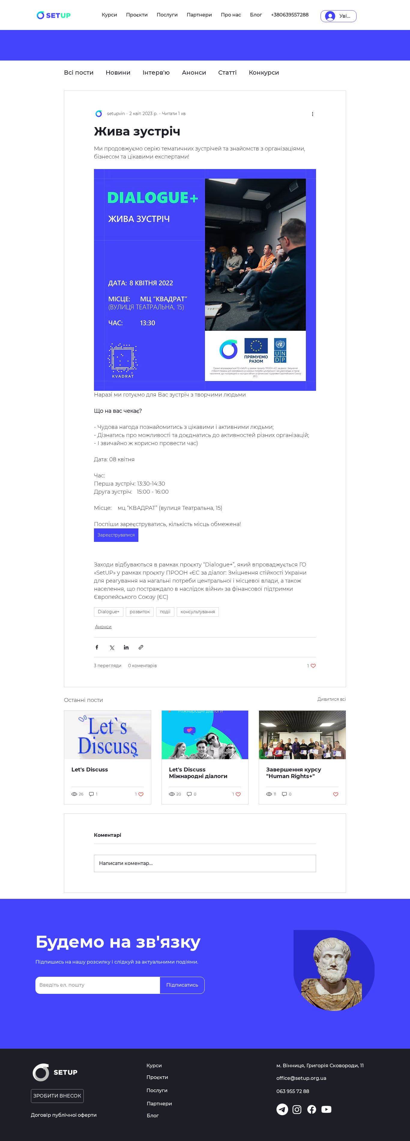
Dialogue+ (108, 611)
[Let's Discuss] (107, 735)
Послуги (156, 1090)
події (165, 611)
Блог (153, 1116)
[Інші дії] (312, 113)
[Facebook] (312, 1109)
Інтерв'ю (156, 72)
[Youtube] (326, 1109)
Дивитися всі (332, 699)
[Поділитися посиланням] (141, 647)
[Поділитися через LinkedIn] (126, 647)
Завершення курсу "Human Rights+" (293, 773)
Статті (227, 72)
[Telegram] (282, 1109)
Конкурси (264, 72)
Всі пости (79, 72)
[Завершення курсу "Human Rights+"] (302, 735)
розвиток (140, 611)
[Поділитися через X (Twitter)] (111, 647)
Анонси (194, 72)
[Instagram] (297, 1109)
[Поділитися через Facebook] (97, 647)
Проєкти (157, 1077)
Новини (118, 72)
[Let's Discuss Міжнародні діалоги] (205, 735)
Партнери (159, 1104)
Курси (154, 1065)
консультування (198, 611)
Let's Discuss (89, 769)
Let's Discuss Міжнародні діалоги (198, 773)
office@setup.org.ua (301, 1078)
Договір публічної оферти (64, 1115)
